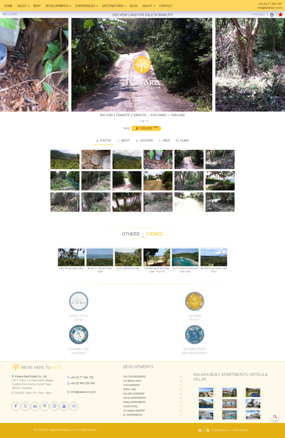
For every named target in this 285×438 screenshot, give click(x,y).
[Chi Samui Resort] (194, 301)
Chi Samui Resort (134, 410)
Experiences (85, 6)
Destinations (112, 6)
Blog (134, 6)
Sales (21, 6)
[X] (25, 406)
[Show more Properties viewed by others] (143, 233)
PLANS (184, 140)
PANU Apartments (134, 402)
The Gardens (131, 385)
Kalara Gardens (133, 393)
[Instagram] (54, 406)
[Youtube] (64, 406)
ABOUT (124, 140)
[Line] (73, 406)
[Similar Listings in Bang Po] (275, 417)
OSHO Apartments (134, 397)
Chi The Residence (134, 376)
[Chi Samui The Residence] (78, 334)
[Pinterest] (44, 406)
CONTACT (166, 6)
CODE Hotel (130, 406)
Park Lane (129, 389)
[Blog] (208, 431)
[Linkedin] (35, 406)
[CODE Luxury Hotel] (78, 301)
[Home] (200, 431)
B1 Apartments (132, 414)
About (147, 6)
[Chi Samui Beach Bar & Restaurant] (194, 334)
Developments (57, 6)
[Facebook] (15, 406)
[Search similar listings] (275, 417)
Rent (37, 6)
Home (8, 6)
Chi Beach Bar (132, 380)
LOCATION (145, 140)
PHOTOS (104, 140)
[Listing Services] (272, 14)
